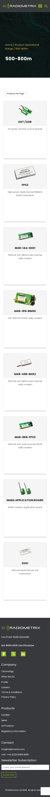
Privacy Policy (8, 697)
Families (5, 714)
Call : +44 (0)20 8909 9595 (15, 754)
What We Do (8, 676)
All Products (7, 725)
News (4, 720)
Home (8, 44)
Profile (4, 682)
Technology (7, 671)
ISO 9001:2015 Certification (17, 645)
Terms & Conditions (11, 692)
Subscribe (9, 774)
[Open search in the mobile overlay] (46, 6)
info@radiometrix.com (13, 749)
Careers (5, 687)
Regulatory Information (13, 731)
